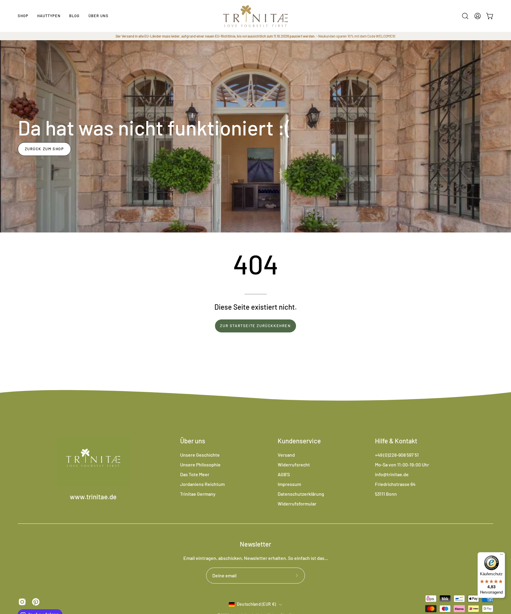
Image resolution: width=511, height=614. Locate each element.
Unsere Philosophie (200, 464)
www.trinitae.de (93, 497)
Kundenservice (299, 441)
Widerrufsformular (297, 503)
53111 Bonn (386, 494)
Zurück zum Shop (44, 148)
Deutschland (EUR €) (256, 604)
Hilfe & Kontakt (396, 441)
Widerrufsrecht (294, 464)
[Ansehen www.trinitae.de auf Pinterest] (35, 601)
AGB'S (284, 474)
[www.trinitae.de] (255, 16)
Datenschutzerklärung (301, 494)
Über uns (192, 441)
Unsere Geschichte (200, 455)
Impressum (289, 484)
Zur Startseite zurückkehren (255, 325)
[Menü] (501, 555)
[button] (49, 16)
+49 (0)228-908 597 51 (397, 455)
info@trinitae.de (392, 474)
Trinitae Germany (198, 494)
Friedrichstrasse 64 (395, 484)
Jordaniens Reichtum (202, 484)
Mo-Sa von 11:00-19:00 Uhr (402, 464)
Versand (286, 455)
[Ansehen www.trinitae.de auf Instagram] (22, 601)
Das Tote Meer (194, 474)
